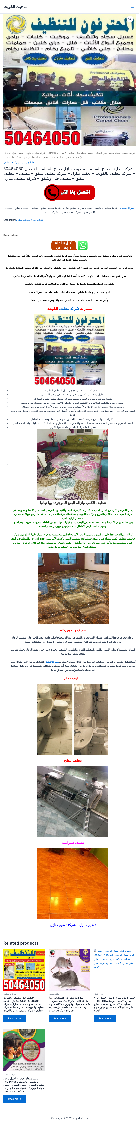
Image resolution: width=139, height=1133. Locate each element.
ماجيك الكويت (15, 6)
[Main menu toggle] (132, 6)
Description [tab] (10, 235)
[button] (130, 19)
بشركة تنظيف (51, 661)
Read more (14, 1018)
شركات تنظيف (129, 153)
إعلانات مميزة (28, 162)
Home (6, 153)
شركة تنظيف (127, 208)
